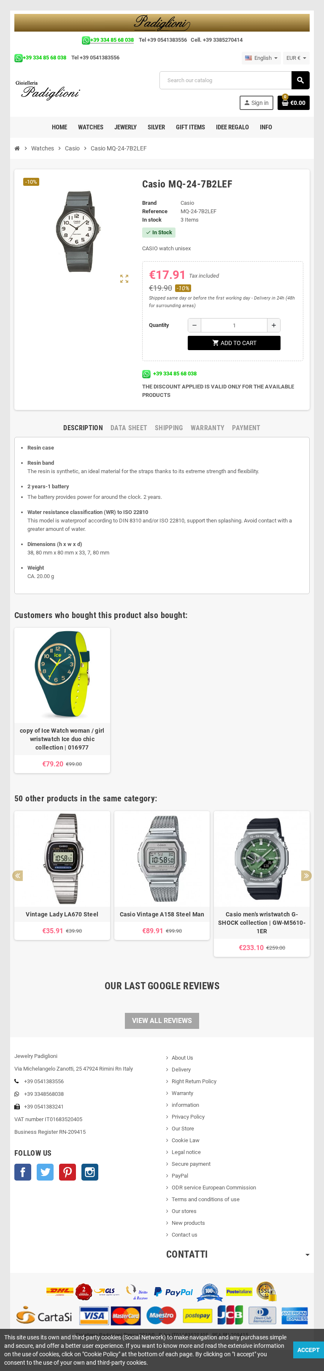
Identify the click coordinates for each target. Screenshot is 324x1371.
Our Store (183, 1128)
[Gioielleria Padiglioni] (53, 90)
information (185, 1105)
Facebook (22, 1172)
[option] (62, 701)
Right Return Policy (194, 1081)
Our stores (184, 1211)
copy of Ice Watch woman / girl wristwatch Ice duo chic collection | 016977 (62, 739)
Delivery (181, 1069)
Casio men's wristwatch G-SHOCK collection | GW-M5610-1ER (261, 923)
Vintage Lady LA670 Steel (62, 914)
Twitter (45, 1172)
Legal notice (186, 1152)
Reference (154, 211)
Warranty (182, 1093)
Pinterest (67, 1172)
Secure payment (191, 1164)
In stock (152, 220)
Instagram (89, 1172)
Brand (149, 203)
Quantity (159, 325)
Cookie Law (186, 1140)
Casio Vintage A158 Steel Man (162, 914)
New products (188, 1223)
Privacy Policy (188, 1117)
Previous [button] (17, 875)
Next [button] (306, 875)
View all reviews (162, 1021)
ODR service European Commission (214, 1187)
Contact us (184, 1235)
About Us (182, 1058)
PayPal (180, 1176)
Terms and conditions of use (206, 1199)
